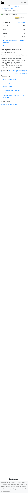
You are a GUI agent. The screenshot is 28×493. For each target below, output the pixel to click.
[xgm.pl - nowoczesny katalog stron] (2, 2)
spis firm (9, 71)
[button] (22, 2)
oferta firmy (24, 71)
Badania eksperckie (8, 83)
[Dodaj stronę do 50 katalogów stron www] (14, 6)
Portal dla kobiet (7, 86)
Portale (2, 71)
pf (19, 71)
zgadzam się (4, 486)
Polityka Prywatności (8, 488)
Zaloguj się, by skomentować (9, 104)
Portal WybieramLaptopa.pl (10, 79)
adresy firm (24, 73)
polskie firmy (18, 73)
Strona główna (5, 8)
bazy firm (15, 70)
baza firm (10, 70)
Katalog (13, 8)
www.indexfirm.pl (20, 22)
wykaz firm (24, 70)
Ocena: (4, 18)
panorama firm (15, 71)
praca (20, 70)
